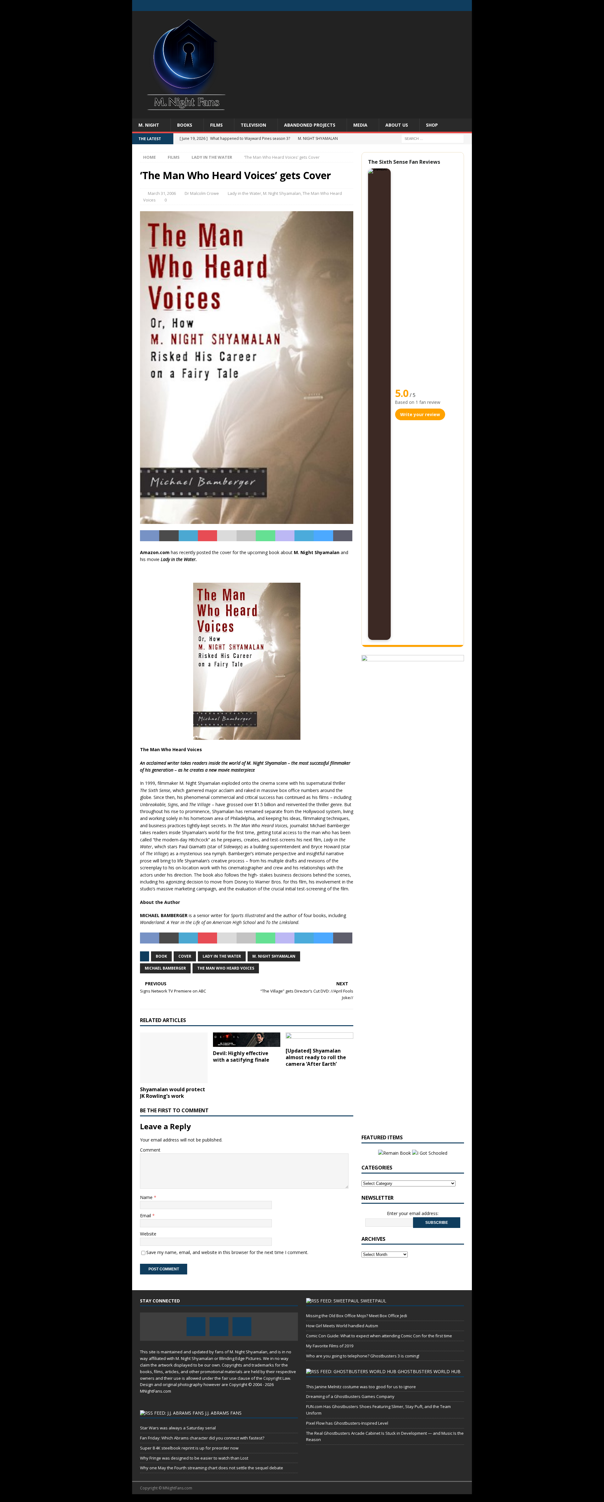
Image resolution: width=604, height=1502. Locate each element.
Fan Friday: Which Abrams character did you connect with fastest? (202, 1438)
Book (161, 956)
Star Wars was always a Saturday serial (178, 1428)
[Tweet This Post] (168, 536)
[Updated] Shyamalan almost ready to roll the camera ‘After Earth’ (316, 1057)
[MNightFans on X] (454, 5)
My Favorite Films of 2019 (329, 1346)
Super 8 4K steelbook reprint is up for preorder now (189, 1448)
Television (253, 125)
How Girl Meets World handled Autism (342, 1326)
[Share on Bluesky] (323, 536)
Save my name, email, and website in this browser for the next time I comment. (227, 1252)
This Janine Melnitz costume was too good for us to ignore (361, 1386)
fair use (229, 1378)
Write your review (420, 414)
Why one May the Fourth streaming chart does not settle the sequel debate (211, 1468)
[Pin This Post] (207, 536)
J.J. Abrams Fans (223, 1413)
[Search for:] (432, 138)
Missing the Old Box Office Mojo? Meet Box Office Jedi (356, 1315)
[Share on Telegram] (304, 536)
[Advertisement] (357, 61)
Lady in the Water (244, 193)
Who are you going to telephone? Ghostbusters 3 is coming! (362, 1356)
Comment (150, 1150)
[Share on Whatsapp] (265, 536)
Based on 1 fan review (417, 402)
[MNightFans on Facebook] (441, 5)
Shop (432, 125)
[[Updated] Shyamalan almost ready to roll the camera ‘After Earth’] (319, 1038)
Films (216, 125)
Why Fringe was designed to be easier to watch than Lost (194, 1458)
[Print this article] (246, 536)
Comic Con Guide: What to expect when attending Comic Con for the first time (379, 1336)
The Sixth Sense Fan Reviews (404, 161)
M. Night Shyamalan (282, 193)
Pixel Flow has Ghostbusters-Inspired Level (347, 1423)
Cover (184, 956)
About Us (396, 125)
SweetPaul (373, 1301)
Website (148, 1234)
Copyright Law (276, 1378)
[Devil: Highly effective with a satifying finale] (247, 1039)
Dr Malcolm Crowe (202, 193)
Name (147, 1197)
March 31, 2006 (162, 193)
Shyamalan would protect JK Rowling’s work (172, 1092)
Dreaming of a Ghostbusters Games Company (350, 1396)
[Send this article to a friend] (226, 536)
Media (360, 125)
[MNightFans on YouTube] (466, 5)
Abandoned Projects (309, 125)
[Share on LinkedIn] (188, 536)
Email (146, 1216)
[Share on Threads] (342, 536)
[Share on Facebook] (149, 536)
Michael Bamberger (165, 968)
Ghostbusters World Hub (429, 1371)
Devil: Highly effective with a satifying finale (241, 1056)
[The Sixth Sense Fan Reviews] (379, 404)
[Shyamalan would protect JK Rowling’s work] (174, 1057)
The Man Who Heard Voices (225, 968)
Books (184, 125)
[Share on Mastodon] (284, 536)
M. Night (148, 125)
